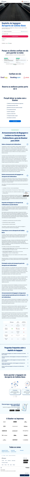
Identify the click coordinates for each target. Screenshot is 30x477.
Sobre (2, 464)
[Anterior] (14, 396)
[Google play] (12, 410)
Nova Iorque (13, 460)
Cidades (4, 455)
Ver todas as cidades (5, 462)
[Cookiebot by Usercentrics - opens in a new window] (26, 467)
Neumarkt (21, 450)
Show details (26, 473)
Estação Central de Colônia (6, 451)
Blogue (14, 464)
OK (24, 475)
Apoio (11, 464)
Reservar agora (15, 121)
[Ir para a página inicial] (4, 1)
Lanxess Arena (13, 451)
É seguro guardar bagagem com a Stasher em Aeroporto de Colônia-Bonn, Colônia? (14, 354)
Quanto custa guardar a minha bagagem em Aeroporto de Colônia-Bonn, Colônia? (13, 360)
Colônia (3, 40)
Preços (6, 464)
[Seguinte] (16, 396)
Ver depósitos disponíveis (15, 36)
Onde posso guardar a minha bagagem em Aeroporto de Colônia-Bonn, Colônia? (14, 357)
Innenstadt (13, 450)
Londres (3, 460)
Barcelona (9, 460)
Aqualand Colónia (5, 450)
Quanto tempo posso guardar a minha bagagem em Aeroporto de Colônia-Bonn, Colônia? (13, 364)
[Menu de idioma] (22, 1)
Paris (6, 460)
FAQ (8, 464)
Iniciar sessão (25, 1)
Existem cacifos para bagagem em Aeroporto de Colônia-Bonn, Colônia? (13, 367)
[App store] (17, 410)
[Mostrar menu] (28, 1)
